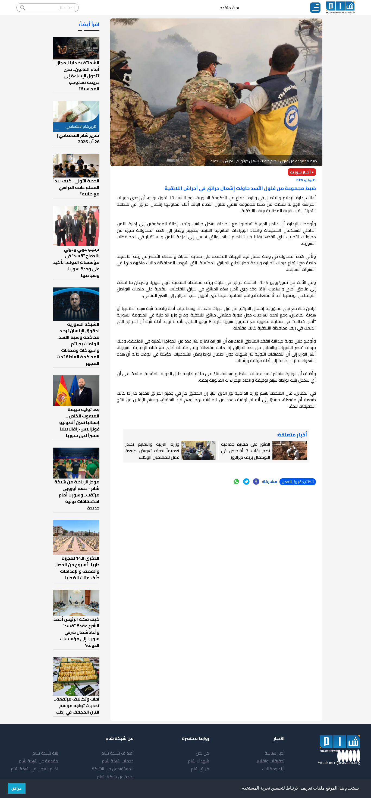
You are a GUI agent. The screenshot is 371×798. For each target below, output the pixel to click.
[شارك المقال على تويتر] (246, 481)
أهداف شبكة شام (117, 753)
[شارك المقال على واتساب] (236, 481)
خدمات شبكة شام (118, 761)
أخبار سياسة (275, 753)
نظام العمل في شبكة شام (34, 768)
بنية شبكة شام (45, 753)
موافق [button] (16, 788)
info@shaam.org (344, 762)
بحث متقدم (229, 8)
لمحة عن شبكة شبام (115, 776)
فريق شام (200, 768)
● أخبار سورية (302, 172)
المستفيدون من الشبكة (113, 768)
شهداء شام (198, 761)
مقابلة (277, 321)
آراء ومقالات (273, 768)
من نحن (202, 753)
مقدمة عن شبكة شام (38, 761)
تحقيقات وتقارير (271, 761)
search (22, 7)
